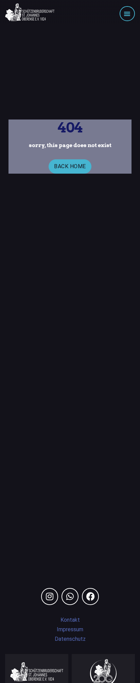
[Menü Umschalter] (127, 13)
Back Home (70, 166)
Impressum (70, 629)
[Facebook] (90, 596)
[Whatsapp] (70, 596)
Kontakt (70, 620)
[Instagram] (49, 596)
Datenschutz (70, 639)
